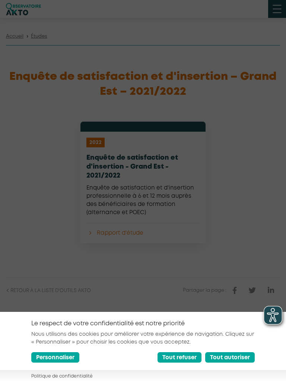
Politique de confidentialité (62, 376)
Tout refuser (179, 357)
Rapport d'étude (120, 233)
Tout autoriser (230, 357)
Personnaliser (55, 357)
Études (39, 36)
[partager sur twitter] (252, 290)
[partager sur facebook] (234, 290)
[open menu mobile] (277, 9)
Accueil (14, 36)
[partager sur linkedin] (271, 290)
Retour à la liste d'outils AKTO (50, 291)
